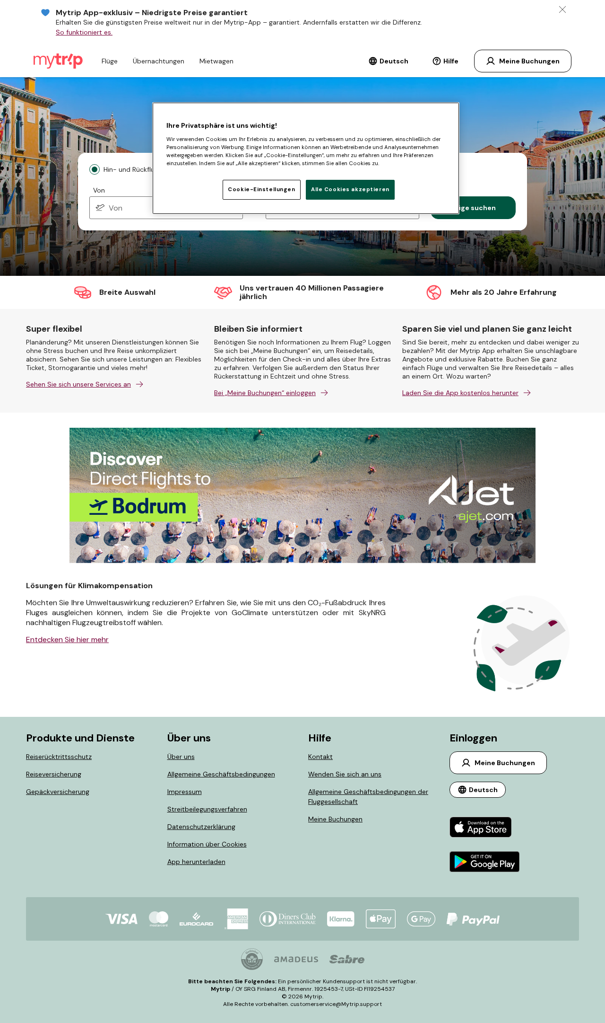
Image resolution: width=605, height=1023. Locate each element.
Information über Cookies (207, 844)
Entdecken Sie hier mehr (67, 639)
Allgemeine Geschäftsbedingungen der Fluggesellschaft (368, 796)
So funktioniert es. (84, 32)
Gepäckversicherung (57, 791)
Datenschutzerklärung (201, 826)
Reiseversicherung (53, 774)
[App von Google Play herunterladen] (484, 862)
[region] (305, 158)
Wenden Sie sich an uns (344, 774)
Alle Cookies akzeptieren (350, 189)
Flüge (110, 61)
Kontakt (320, 756)
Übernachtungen (158, 61)
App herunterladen (196, 861)
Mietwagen (216, 61)
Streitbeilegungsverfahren (207, 809)
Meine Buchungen (335, 819)
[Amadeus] (296, 959)
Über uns (181, 756)
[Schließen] (562, 9)
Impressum (184, 791)
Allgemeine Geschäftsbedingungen (221, 774)
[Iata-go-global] (252, 959)
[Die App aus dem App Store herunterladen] (484, 828)
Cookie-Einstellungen (261, 189)
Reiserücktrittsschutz (59, 756)
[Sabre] (346, 959)
